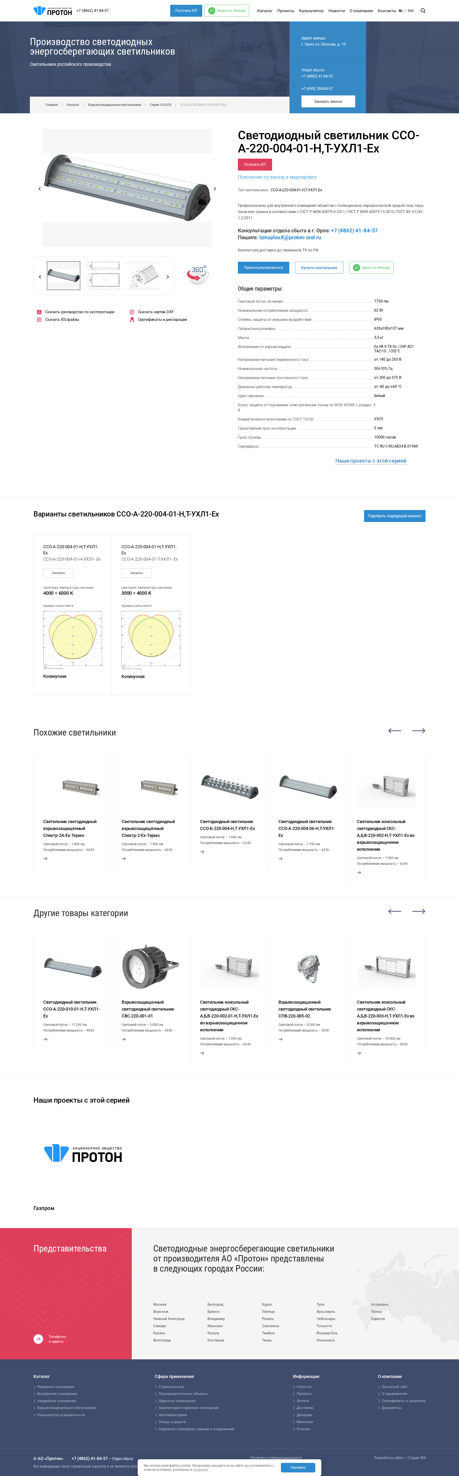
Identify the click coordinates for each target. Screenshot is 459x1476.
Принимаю (298, 1467)
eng (411, 11)
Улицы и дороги (172, 1422)
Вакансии (305, 1422)
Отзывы (304, 1429)
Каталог (265, 10)
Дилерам (304, 1415)
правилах (200, 1469)
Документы (391, 1408)
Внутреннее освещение (57, 1394)
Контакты (387, 10)
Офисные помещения (177, 1401)
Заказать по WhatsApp (376, 267)
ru (400, 11)
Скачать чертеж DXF (156, 312)
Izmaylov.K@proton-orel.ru (290, 237)
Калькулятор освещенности (61, 1415)
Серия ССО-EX (160, 105)
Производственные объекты (183, 1394)
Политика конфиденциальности (276, 1457)
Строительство (171, 1387)
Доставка (305, 1408)
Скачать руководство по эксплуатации (79, 312)
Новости (336, 10)
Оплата (303, 1401)
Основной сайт (395, 1387)
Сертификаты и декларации (162, 319)
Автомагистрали (173, 1415)
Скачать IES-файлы (62, 319)
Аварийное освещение (56, 1401)
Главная (51, 105)
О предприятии (394, 1394)
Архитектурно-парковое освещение (189, 1408)
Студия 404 (417, 1457)
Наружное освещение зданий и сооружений (196, 1429)
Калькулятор (311, 10)
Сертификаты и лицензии (404, 1401)
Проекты (285, 10)
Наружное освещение (55, 1387)
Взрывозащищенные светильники (114, 105)
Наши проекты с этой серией (370, 461)
